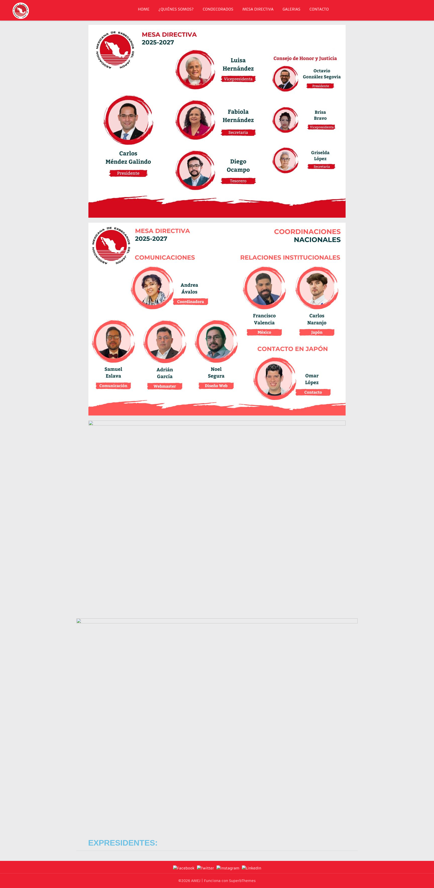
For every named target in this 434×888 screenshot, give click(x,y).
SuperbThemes (242, 880)
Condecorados (218, 9)
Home (143, 9)
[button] (217, 842)
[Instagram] (228, 868)
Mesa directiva (258, 9)
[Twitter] (205, 868)
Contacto (319, 9)
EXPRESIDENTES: (123, 842)
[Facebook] (183, 868)
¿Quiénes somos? (176, 9)
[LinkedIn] (251, 868)
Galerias (291, 9)
